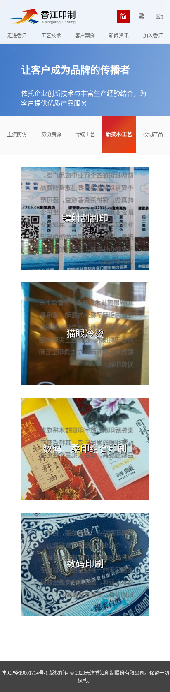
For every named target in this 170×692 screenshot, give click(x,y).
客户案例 (85, 36)
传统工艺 (85, 134)
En (159, 16)
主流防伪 (17, 134)
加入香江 (153, 36)
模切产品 (153, 134)
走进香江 (17, 36)
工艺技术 (51, 36)
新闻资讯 (119, 36)
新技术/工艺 (119, 134)
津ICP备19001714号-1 (24, 673)
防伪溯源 (51, 134)
